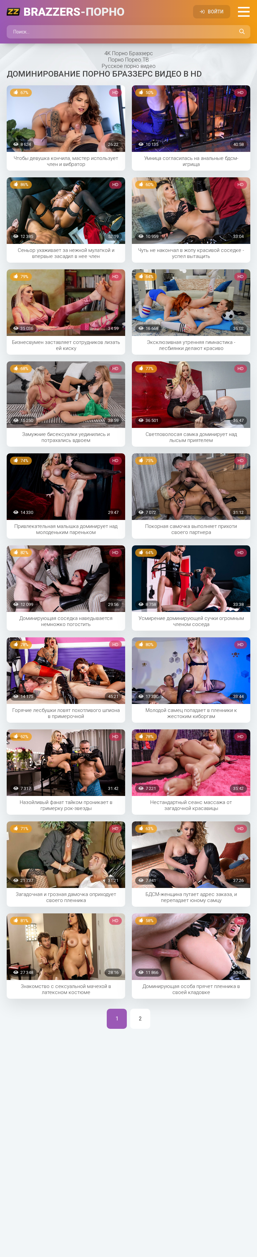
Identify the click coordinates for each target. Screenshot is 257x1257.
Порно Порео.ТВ (128, 60)
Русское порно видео (129, 66)
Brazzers (73, 11)
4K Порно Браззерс (128, 53)
